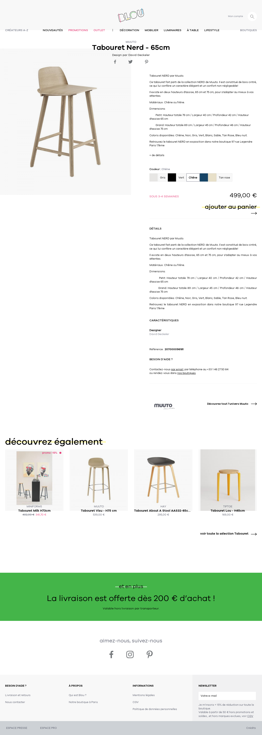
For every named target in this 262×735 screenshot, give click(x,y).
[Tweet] (130, 62)
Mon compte (235, 16)
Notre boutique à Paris (83, 702)
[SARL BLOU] (131, 13)
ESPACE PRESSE (16, 728)
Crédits (251, 728)
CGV (250, 716)
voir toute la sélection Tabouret (224, 534)
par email (177, 369)
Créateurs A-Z (16, 30)
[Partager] (115, 62)
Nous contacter (15, 702)
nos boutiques (186, 373)
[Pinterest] (146, 62)
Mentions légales (144, 695)
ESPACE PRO (48, 728)
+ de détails (156, 155)
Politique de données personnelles (155, 709)
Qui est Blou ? (77, 695)
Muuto (131, 42)
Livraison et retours (17, 695)
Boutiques (248, 30)
